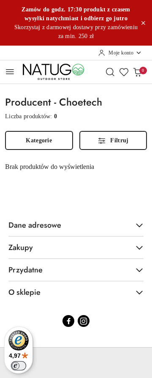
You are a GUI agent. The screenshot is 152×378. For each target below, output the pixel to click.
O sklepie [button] (24, 292)
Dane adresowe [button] (34, 225)
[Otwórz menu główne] (10, 71)
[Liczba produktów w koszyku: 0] (137, 72)
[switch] (18, 365)
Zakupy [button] (20, 247)
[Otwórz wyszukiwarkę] (110, 72)
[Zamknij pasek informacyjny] (143, 23)
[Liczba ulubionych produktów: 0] (123, 72)
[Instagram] (84, 321)
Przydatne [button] (25, 269)
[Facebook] (68, 321)
